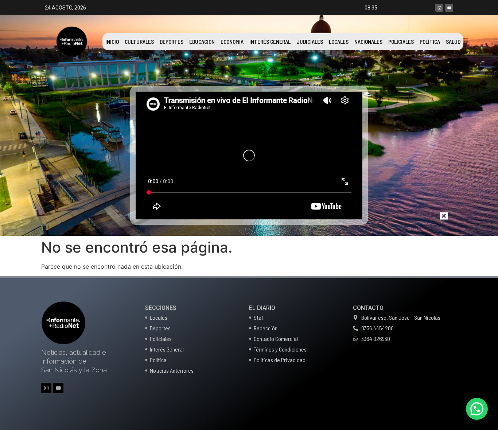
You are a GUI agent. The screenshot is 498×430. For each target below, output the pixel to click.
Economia (232, 41)
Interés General (270, 41)
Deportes (171, 41)
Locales (339, 41)
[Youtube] (449, 8)
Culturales (139, 41)
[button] (477, 409)
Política (430, 41)
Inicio (112, 41)
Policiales (401, 41)
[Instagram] (439, 8)
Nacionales (368, 41)
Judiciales (309, 41)
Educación (202, 41)
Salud (453, 41)
